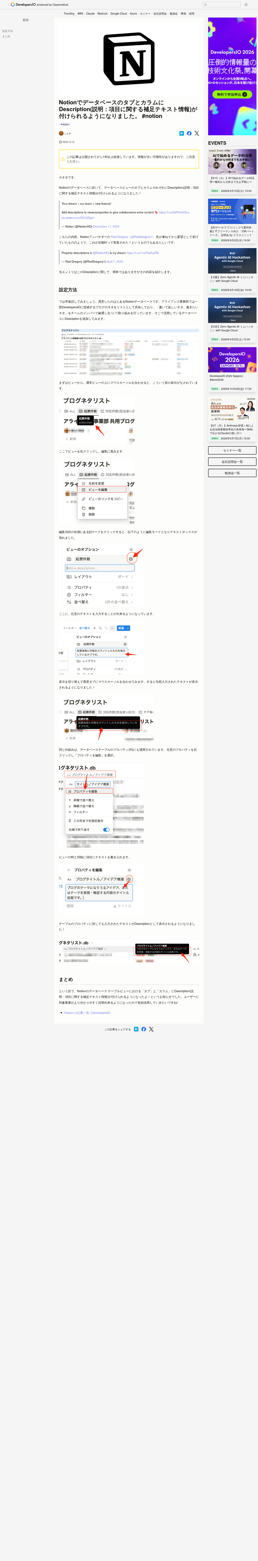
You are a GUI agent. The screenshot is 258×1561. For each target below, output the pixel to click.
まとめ (6, 36)
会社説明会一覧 (232, 461)
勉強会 (174, 13)
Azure (133, 13)
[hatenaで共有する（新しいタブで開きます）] (181, 133)
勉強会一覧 (232, 473)
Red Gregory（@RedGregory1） (133, 237)
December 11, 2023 (106, 226)
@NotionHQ (101, 253)
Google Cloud (118, 13)
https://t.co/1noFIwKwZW (143, 253)
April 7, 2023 (115, 261)
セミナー (145, 13)
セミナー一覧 (232, 450)
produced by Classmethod (52, 4)
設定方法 (7, 31)
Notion (66, 124)
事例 (183, 13)
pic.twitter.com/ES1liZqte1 (78, 217)
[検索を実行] (205, 4)
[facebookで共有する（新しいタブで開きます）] (189, 133)
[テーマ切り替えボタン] (246, 4)
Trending (69, 13)
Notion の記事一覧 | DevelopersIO (87, 1012)
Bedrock (102, 13)
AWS (80, 13)
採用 (191, 13)
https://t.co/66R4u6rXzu (174, 212)
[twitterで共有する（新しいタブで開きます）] (197, 133)
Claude (90, 13)
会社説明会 (160, 13)
